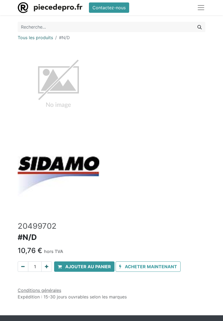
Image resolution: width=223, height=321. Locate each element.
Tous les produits (35, 37)
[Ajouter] (46, 266)
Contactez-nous (109, 7)
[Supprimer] (23, 266)
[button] (84, 266)
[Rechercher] (199, 27)
